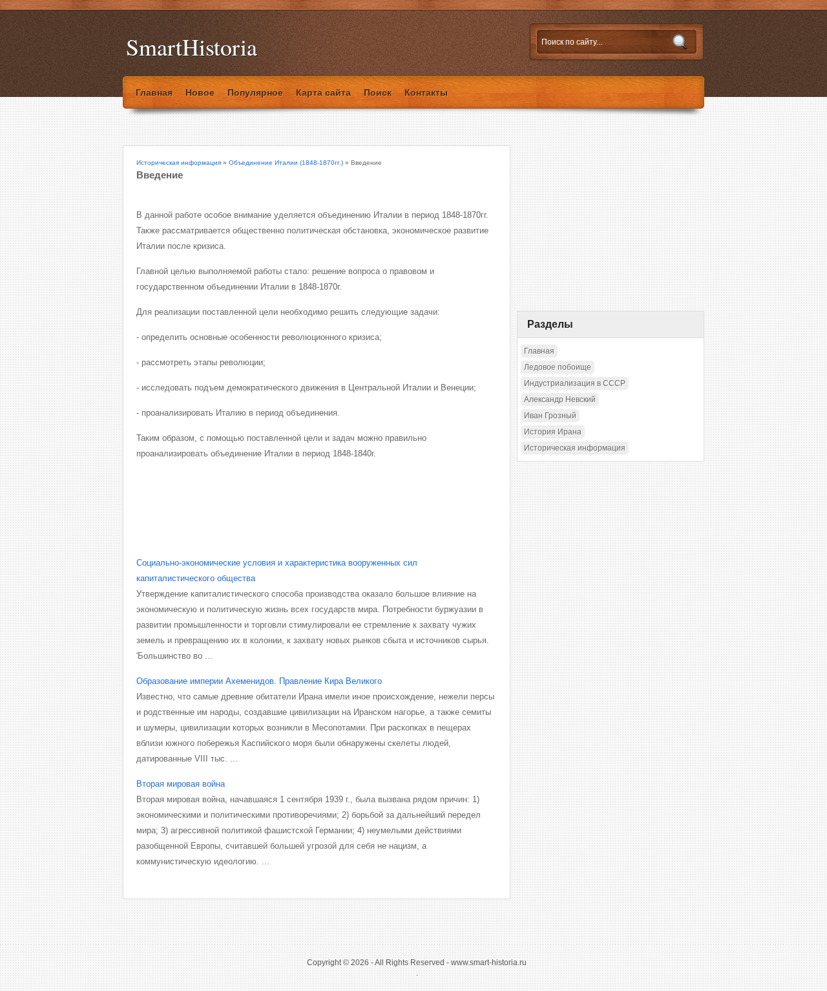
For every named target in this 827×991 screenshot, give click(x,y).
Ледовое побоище (557, 367)
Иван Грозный (550, 415)
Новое (200, 92)
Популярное (255, 92)
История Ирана (552, 431)
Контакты (426, 92)
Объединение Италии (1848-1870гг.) (286, 162)
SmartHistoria (191, 46)
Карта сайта (323, 92)
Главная (154, 92)
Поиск (378, 92)
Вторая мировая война (180, 784)
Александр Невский (560, 399)
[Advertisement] (287, 497)
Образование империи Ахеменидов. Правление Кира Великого (259, 681)
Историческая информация (178, 162)
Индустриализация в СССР (574, 383)
